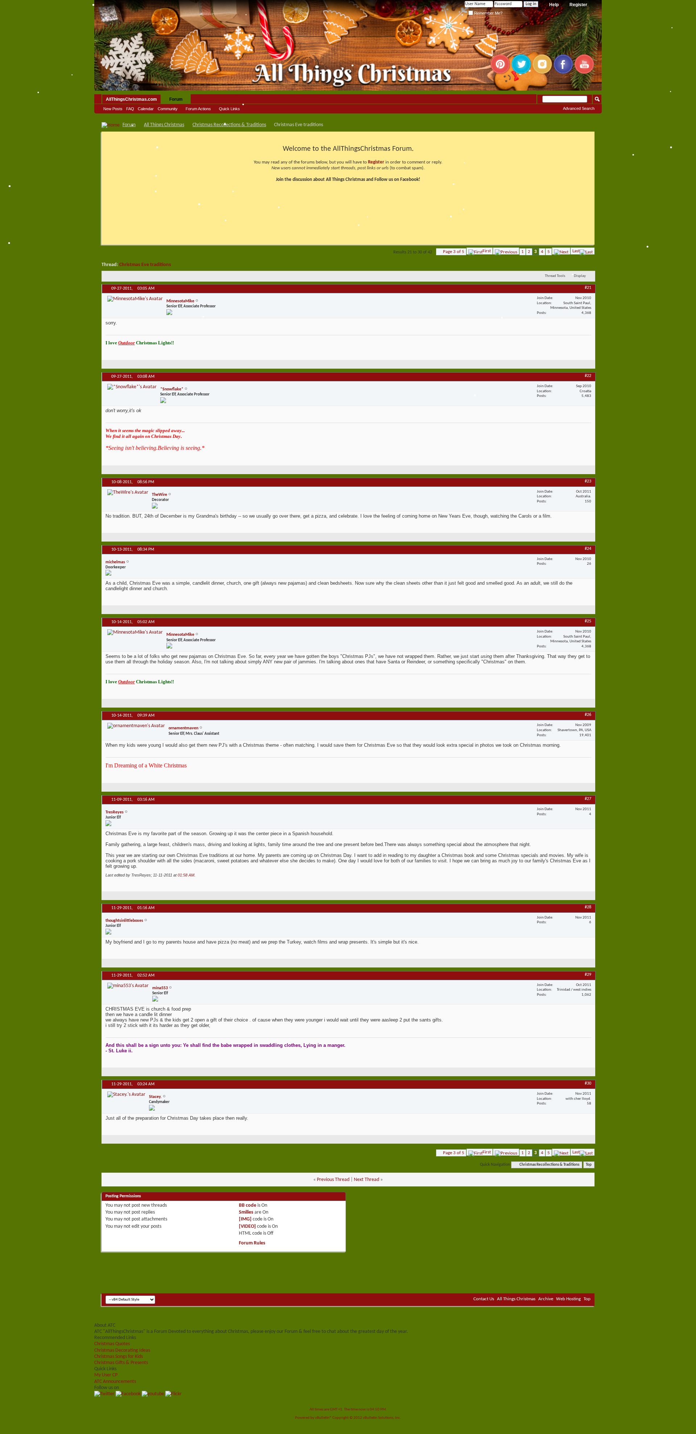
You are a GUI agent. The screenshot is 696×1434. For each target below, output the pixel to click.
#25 (588, 621)
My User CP (105, 1375)
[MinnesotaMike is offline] (135, 299)
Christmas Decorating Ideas (122, 1350)
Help (554, 4)
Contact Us (483, 1299)
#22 (588, 376)
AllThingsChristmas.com (131, 99)
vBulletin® (323, 1418)
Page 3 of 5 (453, 251)
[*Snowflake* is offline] (132, 387)
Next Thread (366, 1179)
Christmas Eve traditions (145, 265)
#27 (588, 799)
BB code (247, 1205)
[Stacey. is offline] (126, 1094)
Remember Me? (487, 13)
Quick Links (229, 109)
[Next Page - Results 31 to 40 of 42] (561, 251)
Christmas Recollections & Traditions (229, 125)
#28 (588, 907)
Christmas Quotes (112, 1344)
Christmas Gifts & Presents (121, 1362)
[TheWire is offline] (127, 492)
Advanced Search (578, 108)
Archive (545, 1299)
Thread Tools (555, 276)
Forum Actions (198, 109)
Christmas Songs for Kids (118, 1356)
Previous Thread (333, 1179)
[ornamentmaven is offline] (136, 726)
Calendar (146, 109)
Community (168, 109)
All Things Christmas (164, 125)
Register (578, 4)
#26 (588, 715)
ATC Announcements (115, 1381)
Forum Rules (252, 1243)
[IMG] (245, 1219)
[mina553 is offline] (128, 986)
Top (589, 1165)
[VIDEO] (247, 1226)
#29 (588, 975)
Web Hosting (568, 1299)
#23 (588, 481)
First (486, 251)
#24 (588, 549)
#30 (588, 1083)
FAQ (130, 109)
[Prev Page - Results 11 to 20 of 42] (506, 251)
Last (576, 251)
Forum (176, 99)
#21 (588, 288)
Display (580, 276)
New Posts (113, 109)
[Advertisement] (348, 1271)
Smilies (246, 1212)
